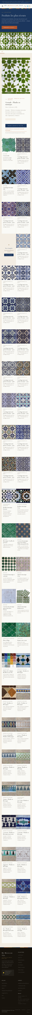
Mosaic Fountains (21, 967)
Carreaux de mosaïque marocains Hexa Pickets (8, 608)
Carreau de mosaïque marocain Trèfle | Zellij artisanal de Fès (22, 542)
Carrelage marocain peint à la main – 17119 (23, 349)
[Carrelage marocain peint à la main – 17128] (23, 209)
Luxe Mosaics (20, 955)
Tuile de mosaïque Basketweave (21, 607)
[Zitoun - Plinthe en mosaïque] (23, 918)
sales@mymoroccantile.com (23, 983)
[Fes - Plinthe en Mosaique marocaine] (9, 918)
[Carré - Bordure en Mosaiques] (9, 692)
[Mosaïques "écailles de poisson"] (9, 530)
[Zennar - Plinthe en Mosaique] (9, 789)
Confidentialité (17, 1009)
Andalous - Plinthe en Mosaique (8, 768)
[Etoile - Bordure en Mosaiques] (23, 692)
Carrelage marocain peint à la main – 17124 (8, 317)
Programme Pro (5, 993)
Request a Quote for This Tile (15, 125)
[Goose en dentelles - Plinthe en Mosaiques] (9, 724)
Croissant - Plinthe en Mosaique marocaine (8, 833)
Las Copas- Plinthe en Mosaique (23, 801)
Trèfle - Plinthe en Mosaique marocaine (22, 897)
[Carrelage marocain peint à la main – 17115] (23, 400)
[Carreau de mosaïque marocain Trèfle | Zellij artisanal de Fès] (23, 530)
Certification (4, 985)
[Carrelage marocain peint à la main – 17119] (23, 336)
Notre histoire (4, 983)
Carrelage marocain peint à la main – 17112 (8, 476)
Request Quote (6, 164)
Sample (12, 163)
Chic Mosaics (20, 965)
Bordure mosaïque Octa (21, 507)
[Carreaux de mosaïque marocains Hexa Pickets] (9, 596)
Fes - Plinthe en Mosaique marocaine (8, 929)
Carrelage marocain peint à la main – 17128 (23, 221)
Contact (3, 998)
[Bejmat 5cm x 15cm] (23, 630)
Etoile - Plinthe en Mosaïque (22, 865)
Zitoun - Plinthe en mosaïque (22, 929)
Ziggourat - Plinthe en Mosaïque (8, 865)
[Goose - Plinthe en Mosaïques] (23, 724)
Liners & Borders (21, 972)
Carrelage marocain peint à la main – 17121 (23, 317)
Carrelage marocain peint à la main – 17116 (8, 412)
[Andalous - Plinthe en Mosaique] (9, 756)
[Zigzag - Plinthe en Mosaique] (23, 756)
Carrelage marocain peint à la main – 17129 (8, 221)
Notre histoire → (25, 2)
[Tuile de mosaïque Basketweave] (23, 596)
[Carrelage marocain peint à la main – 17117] (23, 368)
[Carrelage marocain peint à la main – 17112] (9, 464)
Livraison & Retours (28, 1011)
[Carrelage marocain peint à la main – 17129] (9, 209)
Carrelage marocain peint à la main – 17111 (22, 476)
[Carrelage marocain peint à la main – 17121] (23, 305)
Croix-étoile (6, 155)
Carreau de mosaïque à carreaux (9, 575)
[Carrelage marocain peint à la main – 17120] (9, 336)
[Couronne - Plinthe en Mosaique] (23, 822)
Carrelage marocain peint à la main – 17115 (23, 412)
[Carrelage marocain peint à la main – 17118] (9, 368)
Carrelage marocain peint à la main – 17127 (23, 253)
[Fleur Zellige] (9, 630)
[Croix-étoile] (9, 145)
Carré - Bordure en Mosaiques (8, 703)
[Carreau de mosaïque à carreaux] (9, 564)
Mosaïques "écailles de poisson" (8, 541)
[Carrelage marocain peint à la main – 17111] (23, 464)
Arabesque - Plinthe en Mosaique (9, 897)
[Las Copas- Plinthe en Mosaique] (23, 789)
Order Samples (9, 254)
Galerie (3, 988)
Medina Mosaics (21, 960)
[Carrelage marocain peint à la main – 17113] (23, 432)
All (2, 51)
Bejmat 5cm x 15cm (22, 640)
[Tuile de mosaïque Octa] (23, 564)
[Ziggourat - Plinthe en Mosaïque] (9, 854)
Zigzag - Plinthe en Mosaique (22, 768)
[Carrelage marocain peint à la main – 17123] (23, 145)
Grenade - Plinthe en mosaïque (12, 103)
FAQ (2, 995)
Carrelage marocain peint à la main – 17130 (23, 189)
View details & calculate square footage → (14, 129)
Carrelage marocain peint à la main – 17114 (8, 444)
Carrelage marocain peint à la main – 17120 (9, 349)
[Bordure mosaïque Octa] (23, 496)
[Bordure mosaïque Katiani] (9, 496)
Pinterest (20, 990)
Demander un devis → (9, 27)
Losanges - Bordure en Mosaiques (23, 671)
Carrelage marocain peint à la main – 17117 (23, 380)
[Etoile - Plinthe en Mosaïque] (23, 854)
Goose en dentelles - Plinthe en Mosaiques (8, 735)
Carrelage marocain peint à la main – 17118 (8, 380)
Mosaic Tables (20, 969)
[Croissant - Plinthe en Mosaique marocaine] (9, 822)
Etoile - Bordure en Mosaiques (22, 703)
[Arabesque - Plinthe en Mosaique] (9, 886)
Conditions (24, 1009)
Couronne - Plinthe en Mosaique (23, 833)
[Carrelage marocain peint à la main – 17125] (23, 273)
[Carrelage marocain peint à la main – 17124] (9, 305)
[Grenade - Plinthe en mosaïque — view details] (16, 76)
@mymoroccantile (21, 988)
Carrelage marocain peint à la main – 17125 (23, 285)
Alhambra (20, 962)
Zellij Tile (20, 957)
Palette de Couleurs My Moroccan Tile (8, 671)
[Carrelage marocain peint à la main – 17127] (23, 241)
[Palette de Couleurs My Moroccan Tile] (9, 660)
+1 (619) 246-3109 (21, 985)
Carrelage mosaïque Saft (8, 188)
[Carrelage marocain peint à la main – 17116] (9, 400)
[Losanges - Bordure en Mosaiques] (23, 660)
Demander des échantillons (7, 990)
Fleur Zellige (6, 640)
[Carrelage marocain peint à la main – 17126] (9, 273)
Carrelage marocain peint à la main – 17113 (22, 444)
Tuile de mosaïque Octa (21, 575)
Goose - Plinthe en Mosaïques (22, 735)
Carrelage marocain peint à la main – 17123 (23, 157)
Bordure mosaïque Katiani (7, 508)
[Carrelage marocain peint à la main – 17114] (9, 432)
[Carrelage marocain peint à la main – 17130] (23, 177)
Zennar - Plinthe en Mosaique (8, 800)
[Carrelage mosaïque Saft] (9, 177)
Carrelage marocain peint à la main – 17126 (8, 285)
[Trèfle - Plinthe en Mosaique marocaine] (23, 886)
